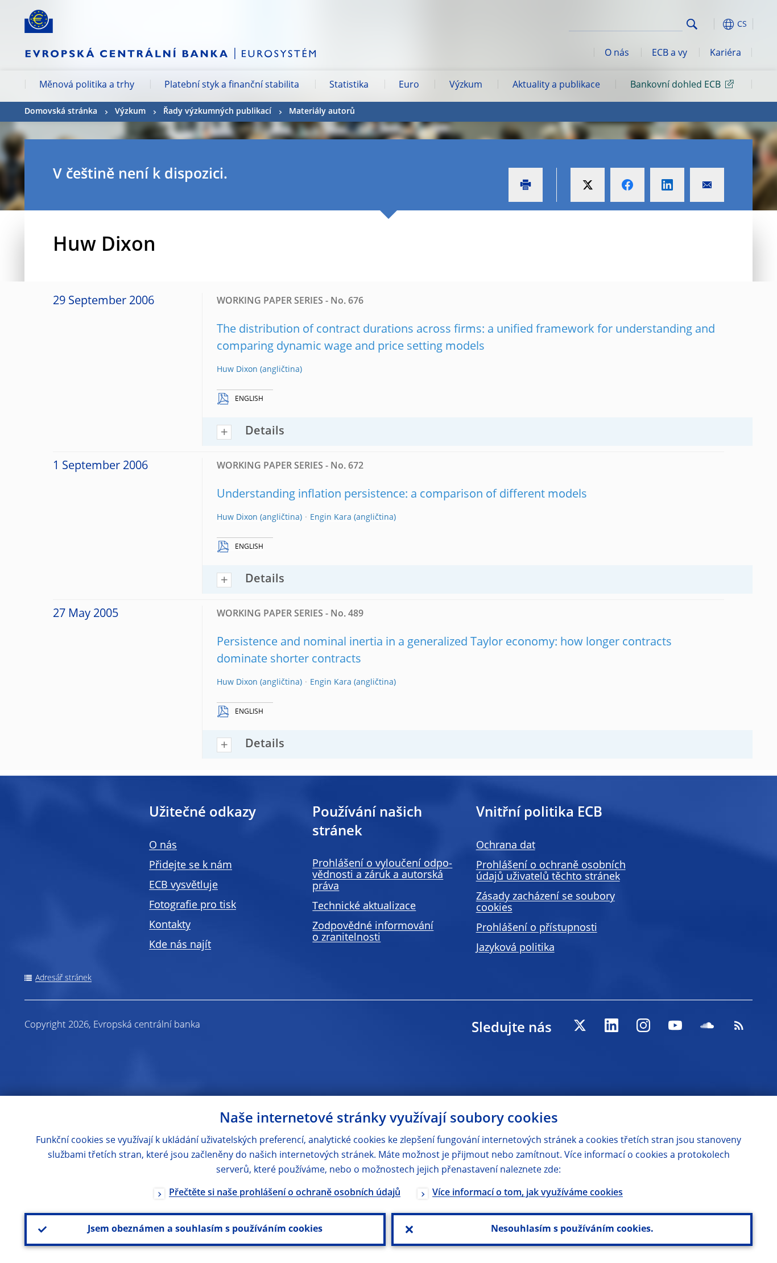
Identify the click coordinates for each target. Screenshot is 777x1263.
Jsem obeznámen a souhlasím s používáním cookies (205, 1229)
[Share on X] (588, 185)
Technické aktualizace (364, 906)
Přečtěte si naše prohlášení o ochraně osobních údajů (284, 1193)
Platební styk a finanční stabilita (231, 85)
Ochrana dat (505, 845)
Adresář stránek (63, 978)
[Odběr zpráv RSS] (739, 1025)
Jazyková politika (515, 948)
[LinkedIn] (611, 1025)
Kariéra (725, 53)
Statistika (349, 85)
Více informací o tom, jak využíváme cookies (527, 1193)
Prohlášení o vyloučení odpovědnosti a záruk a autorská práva (382, 875)
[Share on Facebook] (627, 185)
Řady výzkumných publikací (217, 111)
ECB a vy (669, 53)
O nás (617, 53)
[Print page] (526, 185)
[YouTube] (675, 1025)
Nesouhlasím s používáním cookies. (572, 1229)
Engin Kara (331, 517)
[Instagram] (643, 1025)
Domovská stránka (60, 111)
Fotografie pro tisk (192, 905)
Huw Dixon (237, 370)
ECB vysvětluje (183, 885)
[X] (579, 1025)
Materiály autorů (322, 111)
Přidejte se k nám (190, 865)
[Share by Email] (707, 185)
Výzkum (465, 85)
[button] (713, 24)
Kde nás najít (180, 945)
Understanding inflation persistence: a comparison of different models (402, 494)
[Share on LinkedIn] (667, 185)
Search (692, 24)
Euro (409, 85)
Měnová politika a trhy (86, 85)
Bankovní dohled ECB (675, 85)
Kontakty (170, 925)
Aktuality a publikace (556, 85)
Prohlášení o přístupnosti (536, 928)
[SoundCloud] (707, 1025)
